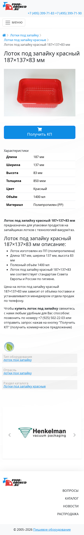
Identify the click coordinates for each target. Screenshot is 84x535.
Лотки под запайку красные (25, 40)
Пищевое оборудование (52, 529)
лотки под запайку (18, 373)
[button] (72, 72)
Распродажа (68, 514)
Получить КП (39, 134)
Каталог (72, 498)
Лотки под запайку (24, 35)
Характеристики (16, 150)
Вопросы (71, 490)
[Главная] (42, 6)
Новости (71, 506)
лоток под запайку (18, 360)
